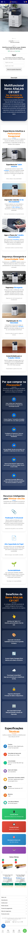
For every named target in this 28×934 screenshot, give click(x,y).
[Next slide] (26, 22)
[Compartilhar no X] (17, 40)
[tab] (12, 38)
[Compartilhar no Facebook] (14, 40)
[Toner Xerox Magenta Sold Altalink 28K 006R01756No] (20, 873)
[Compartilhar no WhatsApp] (15, 40)
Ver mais (7, 884)
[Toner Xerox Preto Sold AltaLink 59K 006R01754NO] (7, 873)
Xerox (14, 45)
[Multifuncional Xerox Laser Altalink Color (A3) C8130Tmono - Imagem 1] (14, 18)
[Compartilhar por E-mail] (18, 40)
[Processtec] (14, 2)
